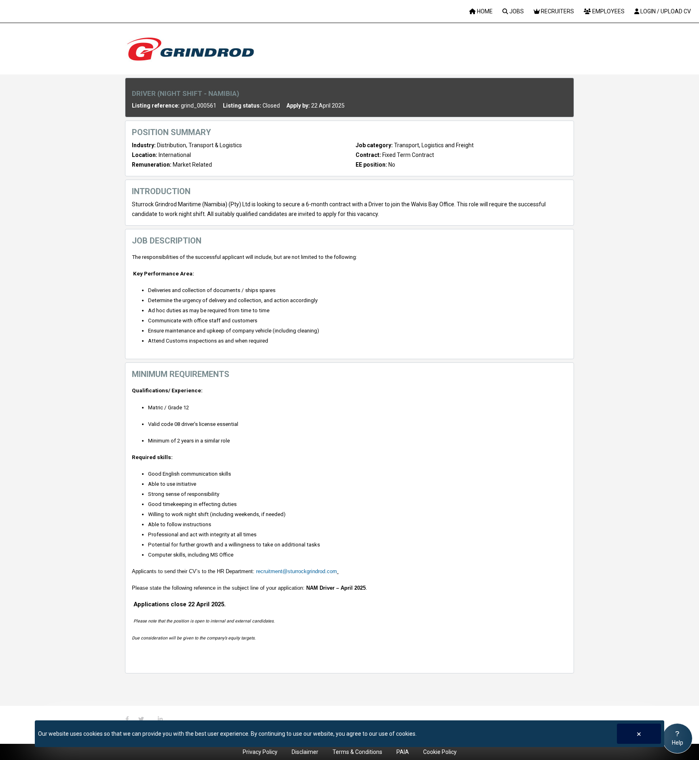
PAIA (402, 752)
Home (484, 11)
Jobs (516, 11)
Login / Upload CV (665, 11)
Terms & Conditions (357, 752)
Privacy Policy (260, 752)
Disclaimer (305, 752)
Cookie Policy (440, 752)
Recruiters (557, 11)
